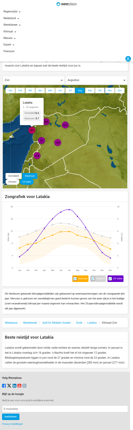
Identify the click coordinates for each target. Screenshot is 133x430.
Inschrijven (11, 416)
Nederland (10, 18)
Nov (110, 90)
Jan (10, 90)
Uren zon (82, 278)
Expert (7, 44)
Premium (9, 51)
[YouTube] (19, 386)
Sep (90, 90)
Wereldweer (10, 24)
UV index (27, 181)
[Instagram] (24, 386)
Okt (100, 90)
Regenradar (10, 11)
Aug (80, 90)
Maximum (30, 176)
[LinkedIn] (14, 386)
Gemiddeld (13, 176)
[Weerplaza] (66, 4)
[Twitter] (9, 386)
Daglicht (100, 278)
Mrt (30, 90)
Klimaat (8, 31)
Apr (40, 90)
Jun (60, 90)
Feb (20, 90)
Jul (70, 90)
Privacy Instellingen (12, 424)
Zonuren (12, 181)
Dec (120, 90)
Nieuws (8, 38)
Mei (50, 90)
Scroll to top (127, 424)
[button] (40, 159)
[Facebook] (4, 386)
